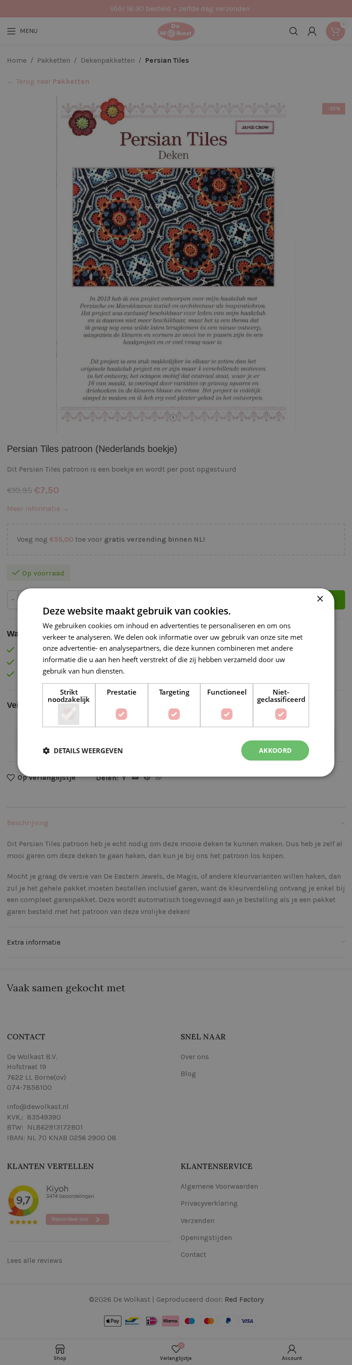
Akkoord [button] (275, 750)
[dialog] (176, 682)
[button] (83, 750)
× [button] (319, 599)
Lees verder (144, 670)
